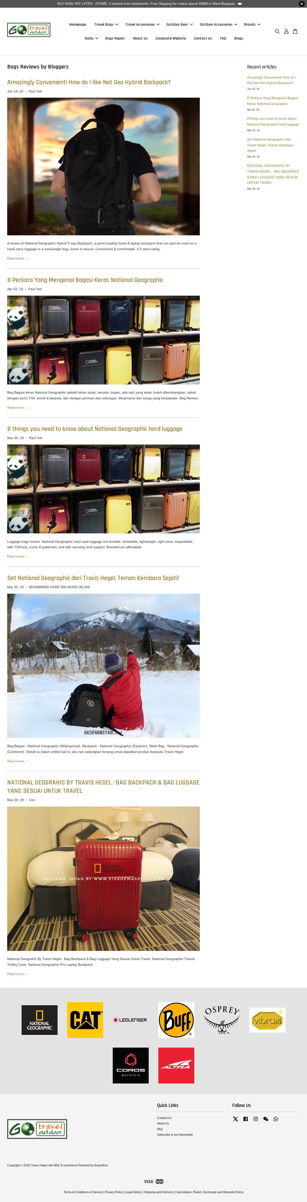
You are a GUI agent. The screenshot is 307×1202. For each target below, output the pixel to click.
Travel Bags (103, 24)
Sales (89, 38)
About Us (140, 38)
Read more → (18, 258)
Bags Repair (115, 38)
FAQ (223, 38)
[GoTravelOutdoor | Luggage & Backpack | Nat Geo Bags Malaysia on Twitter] (235, 1121)
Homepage (77, 24)
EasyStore (101, 1165)
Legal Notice (133, 1192)
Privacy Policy (114, 1192)
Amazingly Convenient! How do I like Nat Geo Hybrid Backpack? (89, 82)
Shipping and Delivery (158, 1192)
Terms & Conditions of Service (83, 1192)
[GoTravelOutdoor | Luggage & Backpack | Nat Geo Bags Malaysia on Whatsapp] (275, 1121)
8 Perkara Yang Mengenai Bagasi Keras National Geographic (85, 280)
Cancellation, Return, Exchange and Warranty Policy (209, 1192)
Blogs (238, 38)
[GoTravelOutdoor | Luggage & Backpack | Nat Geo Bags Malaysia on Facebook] (245, 1121)
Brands (249, 24)
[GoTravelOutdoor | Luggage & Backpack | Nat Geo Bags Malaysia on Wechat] (265, 1121)
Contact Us (203, 38)
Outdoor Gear (177, 24)
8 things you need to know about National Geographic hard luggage (94, 429)
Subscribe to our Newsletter (175, 1134)
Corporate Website (171, 38)
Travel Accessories (140, 24)
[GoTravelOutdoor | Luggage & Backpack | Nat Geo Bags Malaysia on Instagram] (255, 1121)
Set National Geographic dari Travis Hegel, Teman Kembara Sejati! (93, 578)
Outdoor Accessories (216, 24)
